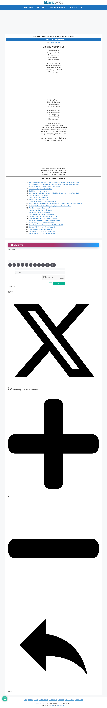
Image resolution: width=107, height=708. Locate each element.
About (25, 699)
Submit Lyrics (53, 699)
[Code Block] (39, 265)
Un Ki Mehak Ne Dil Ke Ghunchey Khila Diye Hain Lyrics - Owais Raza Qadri (54, 193)
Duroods (32, 7)
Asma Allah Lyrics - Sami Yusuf (39, 212)
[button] (81, 7)
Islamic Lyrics (40, 703)
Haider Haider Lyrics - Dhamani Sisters (42, 233)
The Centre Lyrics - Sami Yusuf (39, 208)
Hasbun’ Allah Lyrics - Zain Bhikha (40, 189)
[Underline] (18, 265)
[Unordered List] (31, 265)
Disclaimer (61, 699)
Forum (36, 699)
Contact (30, 699)
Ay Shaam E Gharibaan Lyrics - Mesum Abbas (44, 221)
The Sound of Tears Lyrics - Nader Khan (42, 231)
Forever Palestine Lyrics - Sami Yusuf (41, 214)
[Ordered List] (26, 265)
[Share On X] (53, 385)
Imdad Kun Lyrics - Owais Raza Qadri (41, 223)
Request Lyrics (43, 699)
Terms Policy (79, 699)
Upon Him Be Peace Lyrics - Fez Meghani (43, 218)
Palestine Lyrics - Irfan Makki (38, 195)
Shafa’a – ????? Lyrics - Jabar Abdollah (42, 227)
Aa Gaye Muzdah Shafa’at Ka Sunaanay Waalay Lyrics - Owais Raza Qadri (54, 182)
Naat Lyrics (52, 705)
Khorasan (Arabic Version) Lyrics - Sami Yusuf (44, 187)
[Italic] (14, 265)
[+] (53, 265)
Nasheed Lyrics (61, 705)
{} (47, 265)
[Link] (43, 265)
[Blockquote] (35, 265)
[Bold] (10, 265)
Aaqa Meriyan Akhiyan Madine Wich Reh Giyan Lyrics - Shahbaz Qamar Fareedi (56, 204)
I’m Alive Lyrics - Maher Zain (38, 199)
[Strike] (22, 265)
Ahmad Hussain (54, 42)
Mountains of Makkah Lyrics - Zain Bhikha (43, 201)
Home (47, 39)
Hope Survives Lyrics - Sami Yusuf (40, 229)
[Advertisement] (53, 22)
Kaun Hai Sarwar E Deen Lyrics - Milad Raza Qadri (46, 225)
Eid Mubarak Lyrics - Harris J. (39, 191)
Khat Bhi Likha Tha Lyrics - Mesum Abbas (43, 216)
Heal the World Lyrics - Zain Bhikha (40, 210)
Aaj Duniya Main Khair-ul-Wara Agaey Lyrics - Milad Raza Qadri (50, 206)
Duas (26, 7)
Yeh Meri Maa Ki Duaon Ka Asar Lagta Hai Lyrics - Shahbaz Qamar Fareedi (54, 184)
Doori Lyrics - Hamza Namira (38, 197)
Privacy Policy (69, 699)
